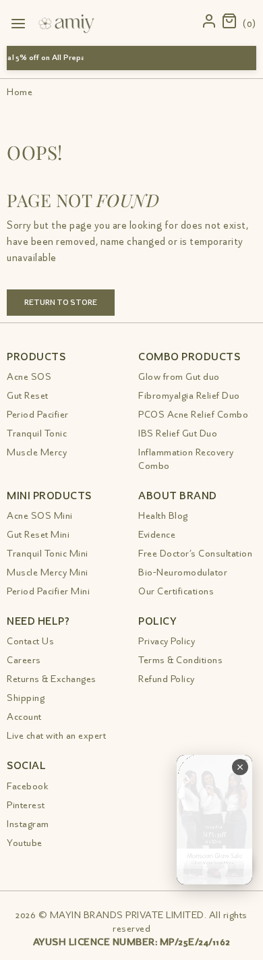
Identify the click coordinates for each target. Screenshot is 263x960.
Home (19, 92)
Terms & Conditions (180, 660)
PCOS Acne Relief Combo (193, 414)
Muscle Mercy (37, 452)
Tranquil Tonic (37, 433)
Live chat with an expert (56, 735)
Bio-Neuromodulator (182, 572)
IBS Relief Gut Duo (177, 433)
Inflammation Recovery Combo (186, 459)
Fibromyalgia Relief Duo (189, 395)
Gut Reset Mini (38, 534)
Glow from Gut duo (179, 376)
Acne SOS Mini (40, 515)
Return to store (60, 303)
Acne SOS (29, 376)
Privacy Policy (166, 641)
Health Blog (163, 515)
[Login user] (210, 21)
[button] (238, 21)
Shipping (26, 697)
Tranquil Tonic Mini (47, 553)
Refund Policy (166, 679)
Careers (24, 660)
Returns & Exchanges (51, 679)
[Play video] (214, 819)
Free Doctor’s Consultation (195, 553)
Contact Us (30, 641)
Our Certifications (176, 591)
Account (24, 716)
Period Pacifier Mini (48, 591)
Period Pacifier (38, 414)
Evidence (156, 534)
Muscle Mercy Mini (47, 572)
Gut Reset (28, 395)
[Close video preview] (240, 767)
